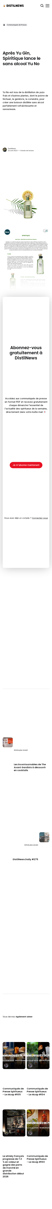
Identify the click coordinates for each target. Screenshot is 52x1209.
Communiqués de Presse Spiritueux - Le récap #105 (13, 1091)
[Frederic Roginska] (6, 1065)
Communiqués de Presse (17, 25)
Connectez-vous (40, 518)
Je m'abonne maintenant (26, 465)
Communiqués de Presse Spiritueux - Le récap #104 (37, 1091)
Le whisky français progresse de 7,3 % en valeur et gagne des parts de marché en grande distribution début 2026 (13, 1166)
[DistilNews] (5, 150)
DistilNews (12, 148)
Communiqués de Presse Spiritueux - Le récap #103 (37, 1158)
